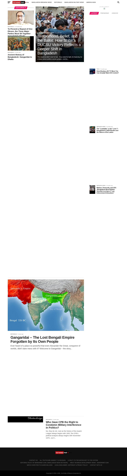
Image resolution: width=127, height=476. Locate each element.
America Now (91, 2)
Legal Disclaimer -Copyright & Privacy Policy (71, 465)
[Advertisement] (46, 78)
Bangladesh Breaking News (42, 2)
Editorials (58, 2)
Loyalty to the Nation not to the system (83, 460)
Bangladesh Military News (74, 2)
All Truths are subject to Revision (53, 460)
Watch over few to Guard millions (39, 465)
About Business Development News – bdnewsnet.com (89, 462)
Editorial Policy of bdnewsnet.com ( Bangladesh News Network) (44, 462)
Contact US (33, 460)
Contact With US (96, 465)
